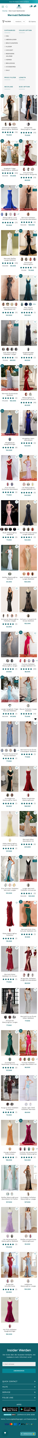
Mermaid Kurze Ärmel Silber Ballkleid (28, 1017)
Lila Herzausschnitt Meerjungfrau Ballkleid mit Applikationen (10, 1241)
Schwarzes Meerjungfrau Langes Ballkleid (9, 1022)
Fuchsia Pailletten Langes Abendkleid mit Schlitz (28, 1064)
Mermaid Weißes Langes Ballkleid (10, 259)
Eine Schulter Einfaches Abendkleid (10, 488)
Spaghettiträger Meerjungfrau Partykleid (28, 354)
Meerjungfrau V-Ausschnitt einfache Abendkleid (28, 399)
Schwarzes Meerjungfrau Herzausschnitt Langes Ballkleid (28, 265)
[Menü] (4, 6)
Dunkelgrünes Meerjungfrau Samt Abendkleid (10, 800)
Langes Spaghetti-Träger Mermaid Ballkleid (9, 710)
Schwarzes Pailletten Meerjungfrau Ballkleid (10, 128)
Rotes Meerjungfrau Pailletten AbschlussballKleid (10, 935)
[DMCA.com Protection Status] (9, 1415)
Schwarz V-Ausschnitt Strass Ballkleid (28, 620)
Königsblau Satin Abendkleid (28, 439)
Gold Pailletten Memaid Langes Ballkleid (28, 578)
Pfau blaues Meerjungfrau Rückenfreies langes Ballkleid (28, 310)
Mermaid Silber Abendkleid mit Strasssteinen (28, 841)
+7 (18, 214)
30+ (34, 304)
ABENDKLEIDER (11, 39)
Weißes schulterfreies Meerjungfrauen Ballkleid (28, 1241)
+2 (18, 529)
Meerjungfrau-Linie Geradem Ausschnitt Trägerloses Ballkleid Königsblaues (9, 220)
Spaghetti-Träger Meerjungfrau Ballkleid (10, 169)
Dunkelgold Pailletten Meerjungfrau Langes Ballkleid (28, 1199)
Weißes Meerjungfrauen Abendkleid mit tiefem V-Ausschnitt (9, 1199)
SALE (8, 70)
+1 (37, 661)
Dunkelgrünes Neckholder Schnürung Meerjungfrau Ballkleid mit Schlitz (9, 1065)
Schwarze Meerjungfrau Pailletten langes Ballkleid (9, 620)
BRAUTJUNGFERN (12, 43)
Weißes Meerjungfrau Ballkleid (10, 578)
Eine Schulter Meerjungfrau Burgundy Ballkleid (28, 174)
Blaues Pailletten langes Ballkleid (28, 710)
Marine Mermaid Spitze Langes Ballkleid (28, 533)
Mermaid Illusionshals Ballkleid (10, 394)
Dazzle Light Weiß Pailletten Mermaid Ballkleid (28, 1109)
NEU (7, 36)
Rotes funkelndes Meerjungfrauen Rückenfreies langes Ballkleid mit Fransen (28, 801)
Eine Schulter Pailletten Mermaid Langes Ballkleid (9, 890)
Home (4, 11)
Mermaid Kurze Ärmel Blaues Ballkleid (10, 754)
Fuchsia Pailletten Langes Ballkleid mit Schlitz (28, 665)
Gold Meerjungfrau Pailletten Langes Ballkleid (10, 354)
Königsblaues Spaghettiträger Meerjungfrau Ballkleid (10, 444)
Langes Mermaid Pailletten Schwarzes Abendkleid (28, 890)
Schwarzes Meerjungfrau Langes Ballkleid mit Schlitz (28, 129)
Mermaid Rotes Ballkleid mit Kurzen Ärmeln (9, 976)
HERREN (9, 59)
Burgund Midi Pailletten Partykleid (9, 1108)
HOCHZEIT (9, 50)
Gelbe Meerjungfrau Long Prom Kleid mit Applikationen (9, 845)
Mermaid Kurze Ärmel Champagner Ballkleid (28, 750)
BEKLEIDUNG (10, 63)
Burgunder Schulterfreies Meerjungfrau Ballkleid (10, 1286)
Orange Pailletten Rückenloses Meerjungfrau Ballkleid (10, 1154)
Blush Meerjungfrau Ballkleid (10, 533)
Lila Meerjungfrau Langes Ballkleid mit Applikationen (28, 489)
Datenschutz (32, 1419)
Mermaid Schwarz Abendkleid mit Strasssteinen (9, 309)
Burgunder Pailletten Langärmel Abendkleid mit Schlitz (28, 980)
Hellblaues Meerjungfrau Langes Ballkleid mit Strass (28, 1286)
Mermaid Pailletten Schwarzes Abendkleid (28, 218)
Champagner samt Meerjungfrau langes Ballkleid (9, 665)
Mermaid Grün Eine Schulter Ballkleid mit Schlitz (28, 930)
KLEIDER (9, 46)
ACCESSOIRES (11, 66)
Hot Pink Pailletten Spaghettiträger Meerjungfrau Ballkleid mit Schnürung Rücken (9, 1332)
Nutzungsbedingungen (14, 1419)
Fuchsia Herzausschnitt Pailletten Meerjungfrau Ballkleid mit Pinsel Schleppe (28, 1155)
